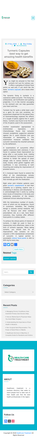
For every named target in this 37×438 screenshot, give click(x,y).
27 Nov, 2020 (12, 44)
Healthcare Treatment (24, 433)
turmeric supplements (16, 185)
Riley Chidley (27, 44)
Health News (18, 249)
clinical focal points (19, 238)
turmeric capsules (14, 89)
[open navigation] (33, 18)
